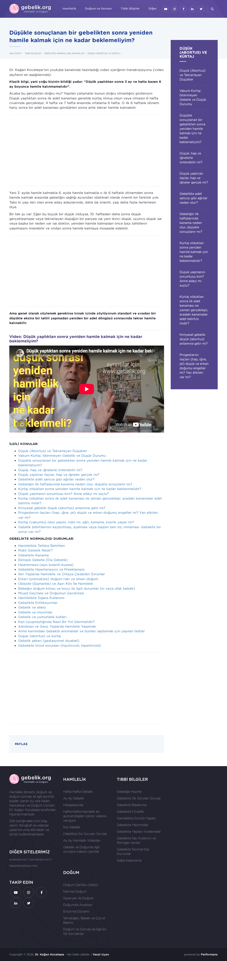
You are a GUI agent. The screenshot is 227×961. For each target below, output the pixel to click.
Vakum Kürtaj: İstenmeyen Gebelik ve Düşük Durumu (62, 456)
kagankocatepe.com (23, 865)
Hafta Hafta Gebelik (78, 791)
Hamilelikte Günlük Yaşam (136, 818)
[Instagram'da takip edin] (174, 9)
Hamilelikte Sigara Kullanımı (41, 598)
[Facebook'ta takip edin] (183, 9)
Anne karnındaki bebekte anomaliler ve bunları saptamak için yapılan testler (81, 631)
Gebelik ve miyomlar (35, 612)
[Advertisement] (86, 150)
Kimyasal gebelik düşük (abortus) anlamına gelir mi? (61, 508)
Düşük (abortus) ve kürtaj (39, 636)
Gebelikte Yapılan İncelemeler (139, 831)
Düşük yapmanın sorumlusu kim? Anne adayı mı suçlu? (63, 494)
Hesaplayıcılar (73, 805)
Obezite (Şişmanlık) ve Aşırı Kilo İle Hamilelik (55, 584)
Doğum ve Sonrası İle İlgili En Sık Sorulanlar (85, 931)
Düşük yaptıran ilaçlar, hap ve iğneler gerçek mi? (58, 475)
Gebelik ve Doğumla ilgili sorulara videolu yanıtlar (81, 849)
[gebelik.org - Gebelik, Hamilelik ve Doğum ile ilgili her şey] (30, 9)
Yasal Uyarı (101, 954)
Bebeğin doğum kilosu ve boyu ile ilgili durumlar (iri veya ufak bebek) (76, 589)
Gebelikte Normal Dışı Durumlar (133, 852)
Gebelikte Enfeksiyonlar (38, 603)
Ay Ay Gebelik (73, 798)
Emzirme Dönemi (76, 911)
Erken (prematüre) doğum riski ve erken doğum (58, 579)
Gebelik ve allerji (32, 607)
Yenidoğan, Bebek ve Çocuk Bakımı (84, 920)
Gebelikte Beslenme (132, 805)
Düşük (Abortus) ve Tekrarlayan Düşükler (52, 451)
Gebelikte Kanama (33, 555)
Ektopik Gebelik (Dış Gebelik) (43, 560)
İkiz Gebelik (71, 827)
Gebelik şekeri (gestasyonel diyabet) (48, 641)
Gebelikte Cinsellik (130, 811)
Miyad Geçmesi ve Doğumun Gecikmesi (51, 593)
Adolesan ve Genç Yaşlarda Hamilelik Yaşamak (57, 627)
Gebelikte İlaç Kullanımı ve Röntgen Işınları (136, 840)
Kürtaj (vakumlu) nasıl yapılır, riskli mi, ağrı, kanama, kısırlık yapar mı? (76, 522)
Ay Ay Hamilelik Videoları (81, 840)
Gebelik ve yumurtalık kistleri (42, 617)
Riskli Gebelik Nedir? (35, 550)
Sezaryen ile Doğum (78, 898)
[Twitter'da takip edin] (201, 9)
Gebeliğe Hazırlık (129, 791)
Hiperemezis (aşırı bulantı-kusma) (46, 565)
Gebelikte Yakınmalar (133, 825)
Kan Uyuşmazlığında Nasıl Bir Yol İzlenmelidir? (56, 622)
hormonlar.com (39, 859)
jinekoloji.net (18, 859)
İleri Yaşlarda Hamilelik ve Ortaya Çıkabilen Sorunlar (61, 574)
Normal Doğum (74, 891)
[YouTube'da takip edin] (165, 9)
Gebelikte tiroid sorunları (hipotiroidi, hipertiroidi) (59, 646)
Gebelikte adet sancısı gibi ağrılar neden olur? (56, 479)
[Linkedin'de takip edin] (192, 9)
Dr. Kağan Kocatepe (24, 810)
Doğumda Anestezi (77, 905)
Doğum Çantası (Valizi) (80, 885)
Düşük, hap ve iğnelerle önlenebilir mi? (50, 470)
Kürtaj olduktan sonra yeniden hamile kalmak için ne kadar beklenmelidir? (79, 489)
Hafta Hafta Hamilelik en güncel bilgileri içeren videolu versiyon (85, 816)
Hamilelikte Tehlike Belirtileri (41, 546)
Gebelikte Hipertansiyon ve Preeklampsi (51, 569)
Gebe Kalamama (129, 860)
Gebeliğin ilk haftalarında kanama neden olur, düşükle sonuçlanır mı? (75, 484)
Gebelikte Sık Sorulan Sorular (85, 834)
